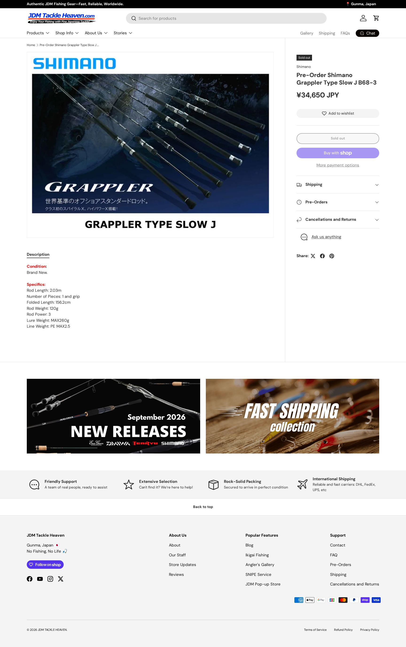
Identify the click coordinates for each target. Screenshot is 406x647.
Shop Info (64, 32)
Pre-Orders (340, 564)
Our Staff (177, 555)
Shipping (327, 33)
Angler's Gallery (260, 564)
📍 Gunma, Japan (361, 4)
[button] (376, 18)
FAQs (345, 33)
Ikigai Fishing (257, 555)
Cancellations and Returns (354, 584)
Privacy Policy (369, 630)
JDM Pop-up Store (263, 584)
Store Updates (182, 564)
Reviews (176, 574)
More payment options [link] (337, 165)
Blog (249, 545)
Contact (337, 545)
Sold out (338, 138)
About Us (93, 32)
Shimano (304, 66)
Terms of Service (315, 630)
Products (35, 32)
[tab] (38, 254)
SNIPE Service (258, 574)
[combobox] (226, 18)
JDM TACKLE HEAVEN (52, 630)
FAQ (333, 555)
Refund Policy (343, 630)
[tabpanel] (150, 296)
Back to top (203, 506)
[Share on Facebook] (322, 256)
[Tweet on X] (313, 256)
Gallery (306, 33)
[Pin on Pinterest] (331, 256)
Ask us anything (326, 237)
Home (31, 45)
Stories (120, 32)
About (174, 545)
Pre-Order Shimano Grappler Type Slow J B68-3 (70, 45)
